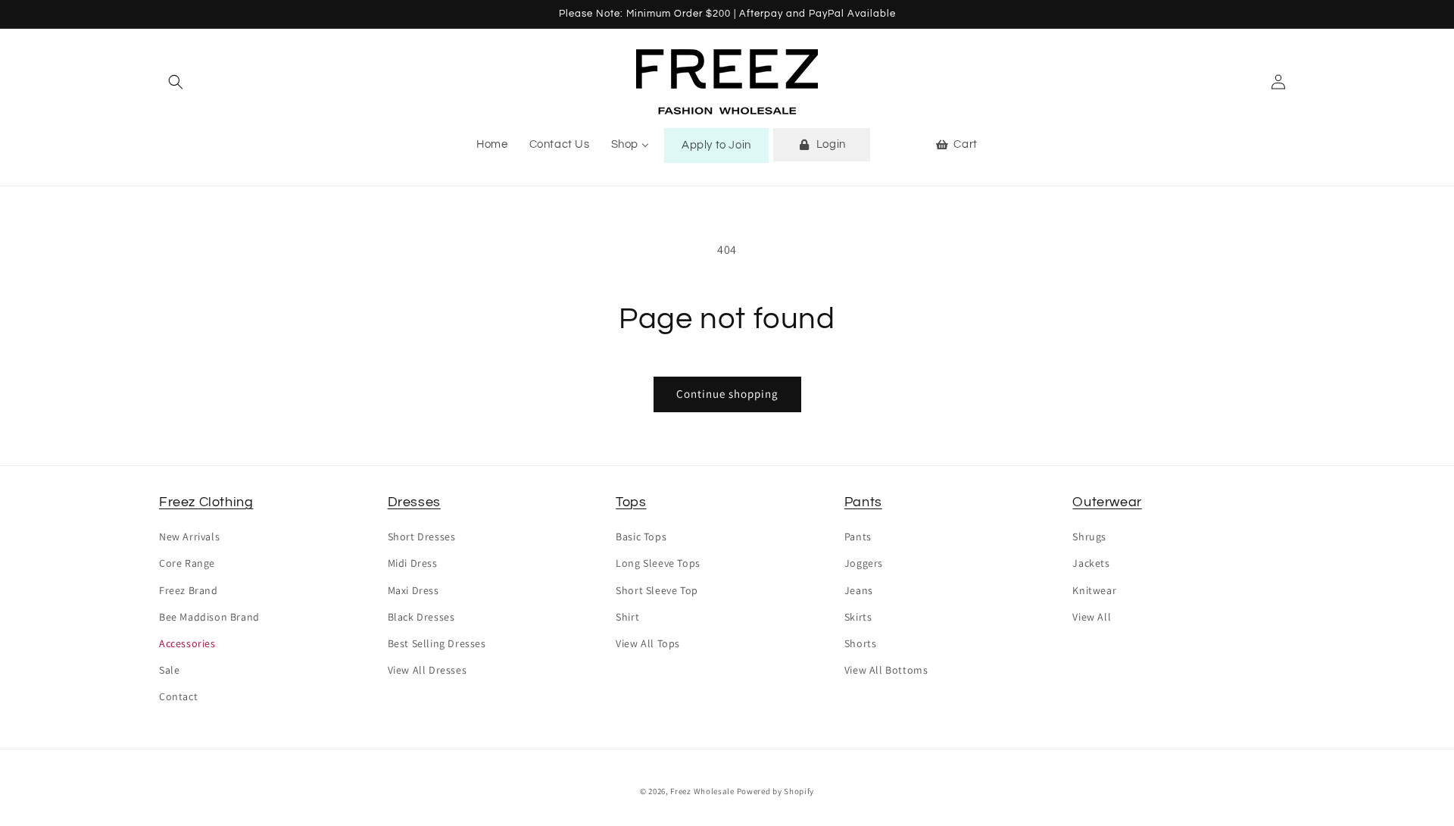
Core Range (187, 563)
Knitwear (1094, 590)
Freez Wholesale (702, 791)
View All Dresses (427, 670)
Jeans (858, 590)
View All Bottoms (886, 670)
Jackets (1090, 563)
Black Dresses (421, 617)
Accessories (187, 643)
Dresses (414, 502)
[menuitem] (492, 144)
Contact (178, 696)
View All (1091, 617)
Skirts (858, 617)
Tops (631, 502)
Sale (169, 670)
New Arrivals (189, 536)
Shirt (627, 617)
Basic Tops (641, 536)
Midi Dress (413, 563)
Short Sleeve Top (657, 590)
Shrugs (1089, 536)
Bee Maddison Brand (209, 617)
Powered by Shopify (776, 791)
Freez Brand (188, 590)
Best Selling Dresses (437, 643)
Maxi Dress (413, 590)
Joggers (863, 563)
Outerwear (1106, 502)
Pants (863, 502)
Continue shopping (727, 393)
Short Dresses (422, 536)
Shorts (860, 643)
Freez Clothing (206, 502)
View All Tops (648, 643)
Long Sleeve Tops (658, 563)
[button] (175, 82)
